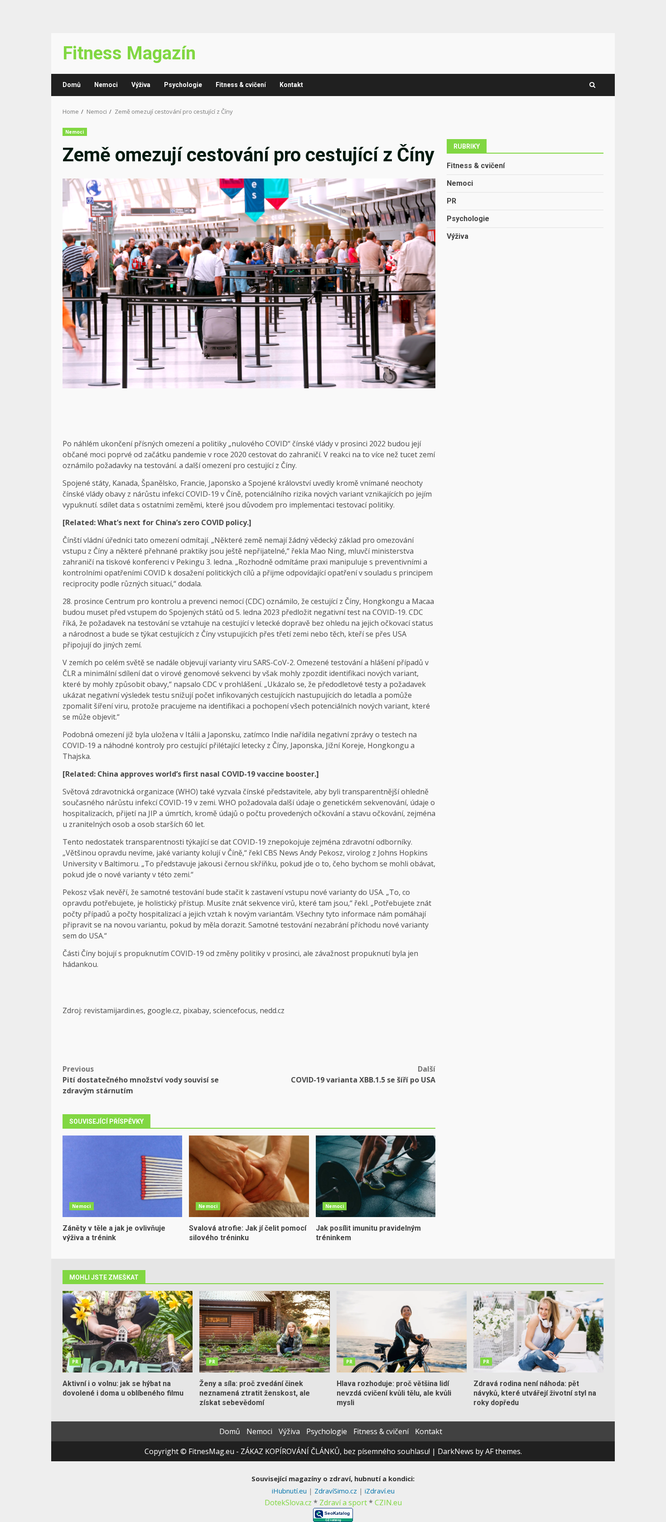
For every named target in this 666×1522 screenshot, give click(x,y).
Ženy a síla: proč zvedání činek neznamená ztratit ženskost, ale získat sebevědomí (264, 1331)
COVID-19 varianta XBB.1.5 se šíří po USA (363, 1074)
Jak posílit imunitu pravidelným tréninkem (375, 1176)
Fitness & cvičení (241, 84)
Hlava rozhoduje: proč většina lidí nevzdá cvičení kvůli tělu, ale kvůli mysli (402, 1331)
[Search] (592, 85)
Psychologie (183, 84)
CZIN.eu (388, 1503)
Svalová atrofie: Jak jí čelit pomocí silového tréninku (249, 1176)
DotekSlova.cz (288, 1503)
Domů (72, 84)
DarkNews (455, 1451)
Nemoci (106, 84)
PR (451, 200)
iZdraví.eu (380, 1490)
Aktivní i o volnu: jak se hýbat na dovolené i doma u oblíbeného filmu (128, 1331)
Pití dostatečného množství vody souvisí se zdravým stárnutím (141, 1080)
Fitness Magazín (129, 53)
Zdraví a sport (343, 1503)
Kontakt (291, 84)
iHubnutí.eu (290, 1490)
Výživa (140, 84)
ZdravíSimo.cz (336, 1490)
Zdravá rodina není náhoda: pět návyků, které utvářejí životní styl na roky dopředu (538, 1331)
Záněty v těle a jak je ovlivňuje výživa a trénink (122, 1176)
